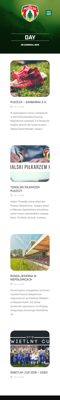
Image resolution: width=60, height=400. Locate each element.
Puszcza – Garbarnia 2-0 (28, 102)
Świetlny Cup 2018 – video (29, 372)
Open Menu (49, 13)
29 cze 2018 (19, 107)
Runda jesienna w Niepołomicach (23, 278)
